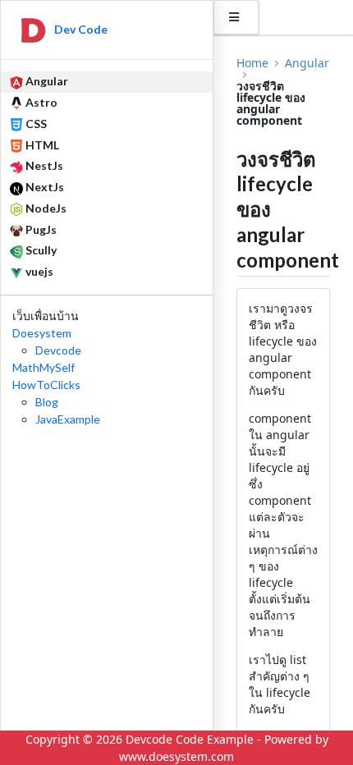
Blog (46, 402)
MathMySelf (43, 367)
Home (252, 63)
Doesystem (41, 333)
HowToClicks (46, 385)
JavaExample (67, 419)
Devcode (58, 350)
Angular (307, 63)
